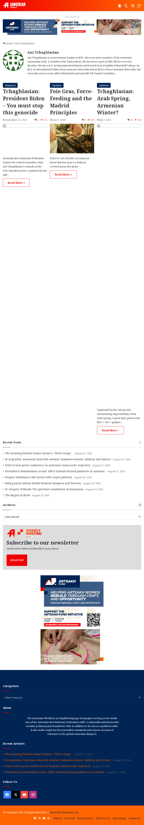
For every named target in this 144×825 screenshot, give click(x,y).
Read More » (16, 182)
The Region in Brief (17, 495)
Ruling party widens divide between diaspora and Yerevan (43, 483)
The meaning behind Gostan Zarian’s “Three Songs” (38, 453)
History (57, 818)
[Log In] (120, 7)
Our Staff (69, 818)
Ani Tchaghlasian (43, 52)
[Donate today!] (72, 26)
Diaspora (10, 85)
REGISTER (16, 560)
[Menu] (139, 7)
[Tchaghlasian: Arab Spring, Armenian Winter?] (119, 264)
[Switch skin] (126, 7)
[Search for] (133, 7)
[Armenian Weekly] (14, 5)
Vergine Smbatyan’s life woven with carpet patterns (38, 477)
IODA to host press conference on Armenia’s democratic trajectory (47, 465)
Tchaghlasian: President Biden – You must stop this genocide (24, 102)
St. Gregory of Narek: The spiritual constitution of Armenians (44, 489)
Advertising (119, 818)
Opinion (57, 85)
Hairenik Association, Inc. (64, 812)
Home (9, 43)
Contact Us (134, 818)
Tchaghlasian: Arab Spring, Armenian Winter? (115, 102)
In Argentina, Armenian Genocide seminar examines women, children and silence (58, 459)
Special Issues (85, 818)
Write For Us (103, 818)
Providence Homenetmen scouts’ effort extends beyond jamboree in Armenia (55, 471)
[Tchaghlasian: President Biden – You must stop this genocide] (25, 138)
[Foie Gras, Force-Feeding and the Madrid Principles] (72, 138)
